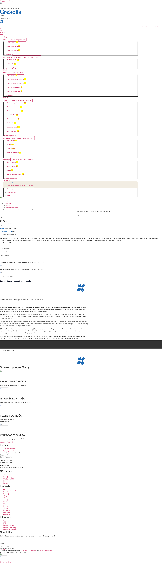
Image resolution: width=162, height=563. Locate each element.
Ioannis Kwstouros (15, 243)
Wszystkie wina (8, 95)
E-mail (2, 543)
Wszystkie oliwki (9, 54)
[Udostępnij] (156, 2)
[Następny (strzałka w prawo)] (159, 281)
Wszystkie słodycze (10, 135)
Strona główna (3, 209)
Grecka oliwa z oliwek (13, 209)
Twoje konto (3, 28)
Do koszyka (5, 255)
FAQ (1, 30)
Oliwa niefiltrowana (9, 234)
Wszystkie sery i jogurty (11, 68)
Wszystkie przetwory (10, 157)
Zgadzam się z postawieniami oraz (27, 550)
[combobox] (81, 18)
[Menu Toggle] (1, 35)
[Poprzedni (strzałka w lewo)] (3, 281)
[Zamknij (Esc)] (160, 2)
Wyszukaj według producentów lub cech (151, 27)
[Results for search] (81, 22)
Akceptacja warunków (7, 548)
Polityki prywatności (46, 550)
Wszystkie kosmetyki (10, 178)
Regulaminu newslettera (28, 550)
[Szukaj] (1, 25)
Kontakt (2, 33)
